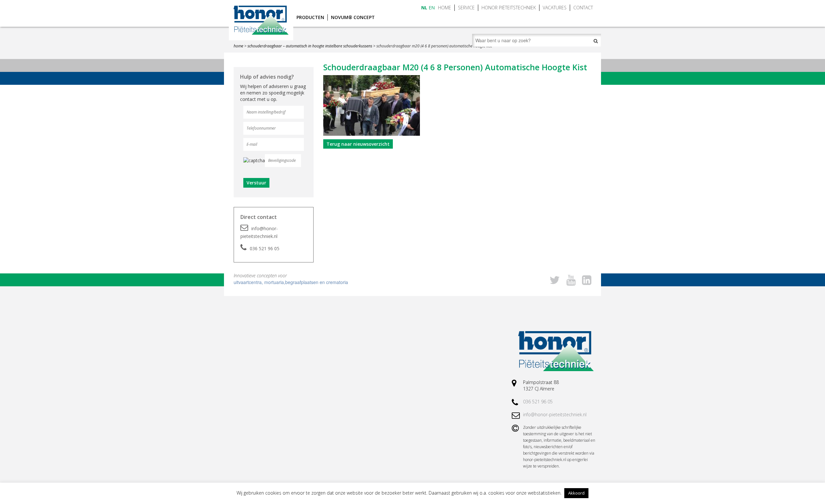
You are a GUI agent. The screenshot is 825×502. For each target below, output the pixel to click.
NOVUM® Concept (353, 17)
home (238, 46)
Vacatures (555, 8)
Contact (583, 8)
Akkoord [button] (576, 493)
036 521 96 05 (264, 248)
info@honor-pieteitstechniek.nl (259, 232)
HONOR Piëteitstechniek (508, 8)
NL (424, 8)
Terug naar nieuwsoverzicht (358, 144)
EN (432, 8)
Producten (310, 17)
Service (466, 8)
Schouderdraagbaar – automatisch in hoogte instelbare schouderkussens (310, 46)
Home (444, 8)
